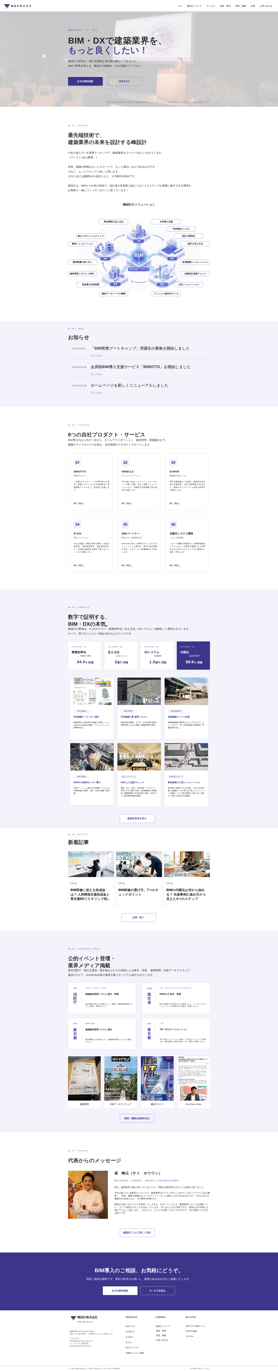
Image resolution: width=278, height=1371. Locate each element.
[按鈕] (92, 473)
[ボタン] (188, 535)
